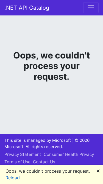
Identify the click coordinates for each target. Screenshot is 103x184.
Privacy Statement (22, 154)
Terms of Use (17, 161)
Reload (12, 177)
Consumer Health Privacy (69, 154)
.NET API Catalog (26, 7)
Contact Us (44, 161)
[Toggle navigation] (91, 7)
